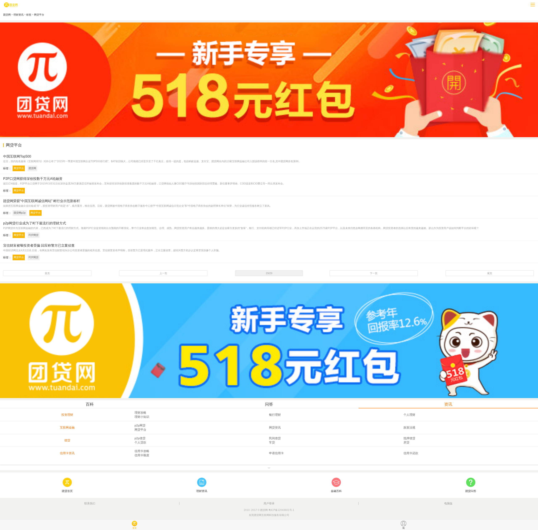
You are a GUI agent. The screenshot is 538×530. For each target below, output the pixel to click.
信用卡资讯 (67, 453)
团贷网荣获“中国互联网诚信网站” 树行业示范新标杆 (41, 201)
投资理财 (67, 414)
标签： (7, 168)
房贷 (406, 442)
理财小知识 (141, 416)
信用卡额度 (141, 455)
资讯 (448, 404)
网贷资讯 (275, 427)
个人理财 (409, 414)
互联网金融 (67, 427)
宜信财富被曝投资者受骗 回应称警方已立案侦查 (39, 245)
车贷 (272, 442)
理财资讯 (18, 14)
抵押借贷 (409, 438)
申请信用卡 (276, 453)
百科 (90, 404)
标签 (28, 14)
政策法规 (409, 427)
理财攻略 (140, 412)
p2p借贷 (139, 438)
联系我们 (89, 503)
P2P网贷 (33, 235)
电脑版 (448, 503)
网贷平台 (39, 14)
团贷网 (7, 14)
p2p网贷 (139, 425)
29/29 (269, 273)
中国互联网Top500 (17, 156)
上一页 (163, 273)
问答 (269, 404)
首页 (47, 273)
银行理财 (275, 414)
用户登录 (269, 503)
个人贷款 (140, 442)
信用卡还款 (411, 453)
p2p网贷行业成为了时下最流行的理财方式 (34, 223)
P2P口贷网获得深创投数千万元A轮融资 (32, 178)
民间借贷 (275, 438)
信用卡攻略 (141, 451)
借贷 (67, 440)
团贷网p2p (20, 212)
